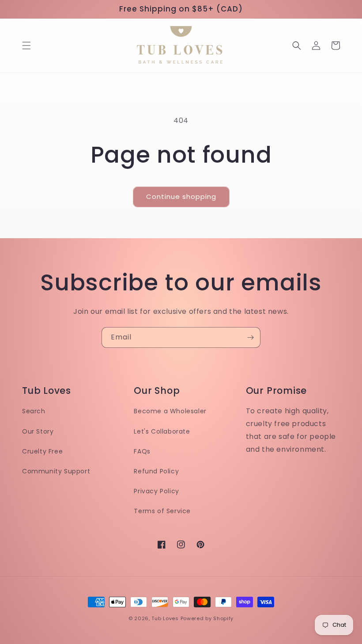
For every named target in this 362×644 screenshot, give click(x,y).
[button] (26, 45)
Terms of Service (162, 511)
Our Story (37, 431)
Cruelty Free (42, 451)
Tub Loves (164, 618)
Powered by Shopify (207, 618)
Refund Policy (156, 471)
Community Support (56, 471)
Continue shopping (181, 196)
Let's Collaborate (162, 431)
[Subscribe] (250, 337)
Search (33, 411)
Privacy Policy (156, 491)
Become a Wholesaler (170, 411)
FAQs (142, 451)
